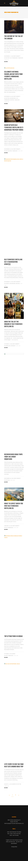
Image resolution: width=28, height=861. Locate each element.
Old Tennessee (14, 58)
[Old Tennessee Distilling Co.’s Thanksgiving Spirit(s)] (14, 207)
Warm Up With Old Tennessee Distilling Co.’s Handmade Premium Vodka (13, 127)
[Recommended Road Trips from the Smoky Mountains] (14, 402)
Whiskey (13, 346)
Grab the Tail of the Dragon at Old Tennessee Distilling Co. (13, 324)
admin (13, 654)
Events (7, 283)
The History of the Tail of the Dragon (13, 37)
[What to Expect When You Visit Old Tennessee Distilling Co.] (14, 494)
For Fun (8, 480)
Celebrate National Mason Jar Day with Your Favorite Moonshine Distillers (13, 75)
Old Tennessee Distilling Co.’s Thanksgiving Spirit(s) (13, 262)
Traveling (20, 58)
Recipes (12, 100)
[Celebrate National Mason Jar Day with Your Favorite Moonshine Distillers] (9, 68)
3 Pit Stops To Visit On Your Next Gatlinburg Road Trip (13, 765)
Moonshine (13, 98)
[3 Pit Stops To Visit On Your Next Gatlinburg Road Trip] (14, 712)
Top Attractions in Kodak (13, 636)
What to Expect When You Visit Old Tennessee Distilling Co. (13, 506)
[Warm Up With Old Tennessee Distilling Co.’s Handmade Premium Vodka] (14, 115)
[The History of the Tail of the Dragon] (14, 27)
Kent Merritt (16, 56)
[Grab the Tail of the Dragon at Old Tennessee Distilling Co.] (14, 306)
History (7, 58)
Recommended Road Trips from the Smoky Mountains (13, 457)
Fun (7, 151)
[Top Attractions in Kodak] (14, 584)
